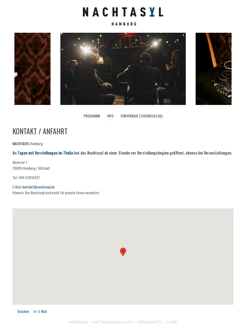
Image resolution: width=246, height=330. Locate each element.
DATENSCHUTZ (149, 322)
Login (172, 322)
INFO (110, 115)
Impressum (78, 322)
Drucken (23, 311)
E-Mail (42, 311)
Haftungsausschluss (112, 322)
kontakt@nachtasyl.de (38, 186)
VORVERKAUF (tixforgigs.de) (141, 115)
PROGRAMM (92, 115)
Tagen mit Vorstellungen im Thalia (45, 153)
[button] (123, 252)
